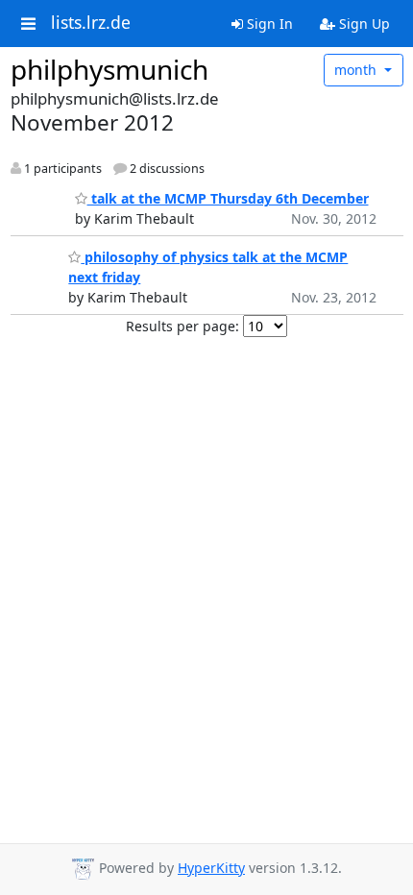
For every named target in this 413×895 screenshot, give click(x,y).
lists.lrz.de (91, 23)
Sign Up (362, 23)
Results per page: (182, 326)
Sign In (268, 23)
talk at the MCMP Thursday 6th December (228, 198)
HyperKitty (211, 868)
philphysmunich (109, 69)
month (357, 69)
